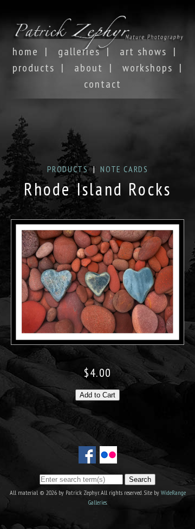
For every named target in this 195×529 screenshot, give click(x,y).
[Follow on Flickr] (108, 457)
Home (25, 51)
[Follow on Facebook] (87, 457)
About (88, 68)
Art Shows (143, 51)
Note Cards (124, 169)
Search (140, 479)
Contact (102, 84)
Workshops (147, 68)
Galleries (79, 51)
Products (33, 68)
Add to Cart (97, 395)
